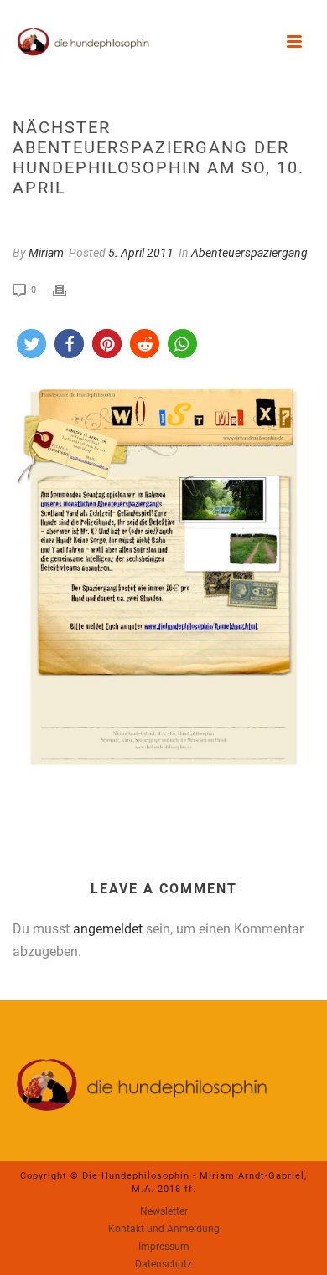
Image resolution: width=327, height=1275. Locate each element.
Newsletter (164, 1211)
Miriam (46, 253)
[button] (31, 343)
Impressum (163, 1246)
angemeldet (108, 929)
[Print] (68, 289)
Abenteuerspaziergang (249, 253)
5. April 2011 (141, 253)
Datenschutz (163, 1264)
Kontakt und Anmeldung (164, 1229)
